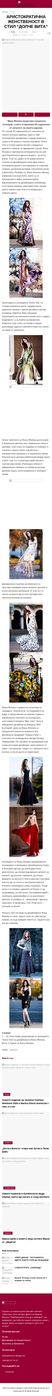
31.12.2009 (23, 32)
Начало (5, 12)
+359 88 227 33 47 (10, 1360)
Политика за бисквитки (13, 1344)
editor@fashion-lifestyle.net (13, 1356)
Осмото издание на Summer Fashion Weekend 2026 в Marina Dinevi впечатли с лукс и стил (25, 1103)
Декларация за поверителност (16, 1340)
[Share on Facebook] (10, 115)
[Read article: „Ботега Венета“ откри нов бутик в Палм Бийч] (26, 1129)
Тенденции (9, 1188)
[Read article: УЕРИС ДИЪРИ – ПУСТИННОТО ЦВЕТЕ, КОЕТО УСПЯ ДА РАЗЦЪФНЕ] (7, 1260)
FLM (13, 32)
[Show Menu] (3, 4)
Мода (13, 12)
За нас (5, 1337)
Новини (8, 1143)
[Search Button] (49, 4)
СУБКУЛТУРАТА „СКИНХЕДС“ (28, 1268)
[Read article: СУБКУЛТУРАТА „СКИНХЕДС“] (7, 1270)
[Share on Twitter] (26, 115)
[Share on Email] (42, 115)
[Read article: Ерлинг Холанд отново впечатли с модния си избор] (7, 1280)
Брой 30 (13, 1050)
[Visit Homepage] (26, 4)
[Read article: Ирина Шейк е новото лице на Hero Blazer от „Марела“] (26, 1219)
